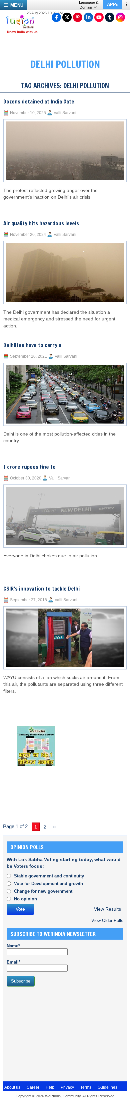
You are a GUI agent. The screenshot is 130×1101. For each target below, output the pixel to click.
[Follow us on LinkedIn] (88, 17)
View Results (107, 909)
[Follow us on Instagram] (120, 17)
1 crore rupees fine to (29, 466)
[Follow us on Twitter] (67, 17)
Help (50, 1087)
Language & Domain (88, 4)
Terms (85, 1087)
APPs (112, 4)
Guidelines (107, 1087)
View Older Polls (107, 920)
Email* (13, 962)
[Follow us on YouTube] (99, 17)
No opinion (25, 898)
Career (33, 1087)
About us (12, 1087)
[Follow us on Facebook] (56, 17)
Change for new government (43, 891)
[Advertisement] (57, 1033)
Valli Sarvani (65, 112)
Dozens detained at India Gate (38, 101)
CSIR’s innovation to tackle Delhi (41, 588)
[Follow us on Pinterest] (77, 17)
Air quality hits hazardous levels (41, 223)
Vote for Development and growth (48, 883)
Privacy (67, 1087)
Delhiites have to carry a (32, 345)
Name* (13, 945)
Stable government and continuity (49, 875)
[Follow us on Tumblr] (109, 17)
